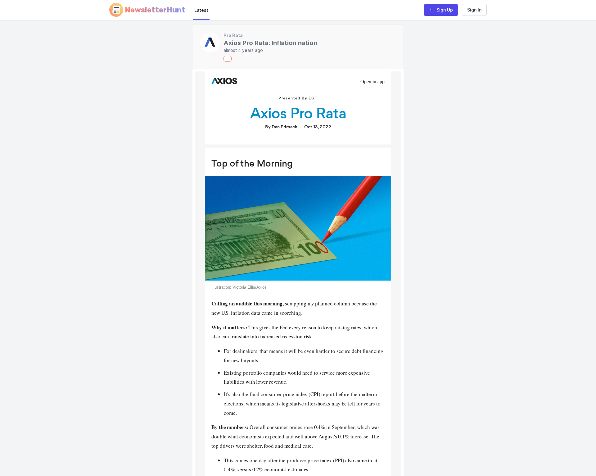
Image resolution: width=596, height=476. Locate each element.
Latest (201, 10)
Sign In (474, 9)
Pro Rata (233, 35)
